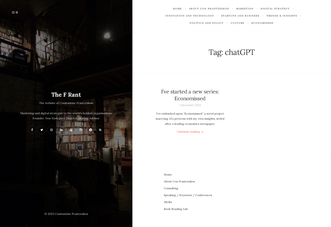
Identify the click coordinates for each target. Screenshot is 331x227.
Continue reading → (190, 131)
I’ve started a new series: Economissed (190, 95)
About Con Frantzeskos (179, 181)
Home (168, 174)
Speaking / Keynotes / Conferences (188, 195)
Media (168, 202)
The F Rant (66, 94)
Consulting (171, 188)
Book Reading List (176, 209)
